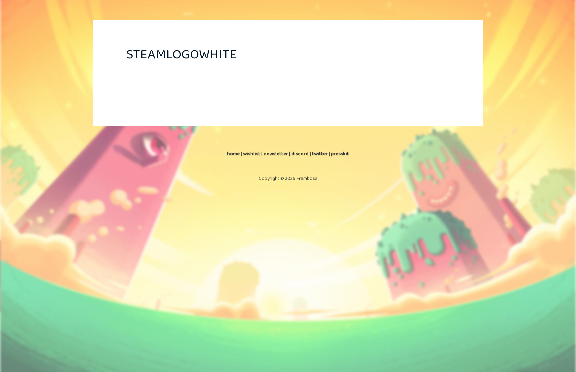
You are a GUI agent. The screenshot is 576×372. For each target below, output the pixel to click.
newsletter (276, 154)
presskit (340, 154)
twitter (320, 154)
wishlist (251, 154)
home (233, 154)
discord (300, 154)
